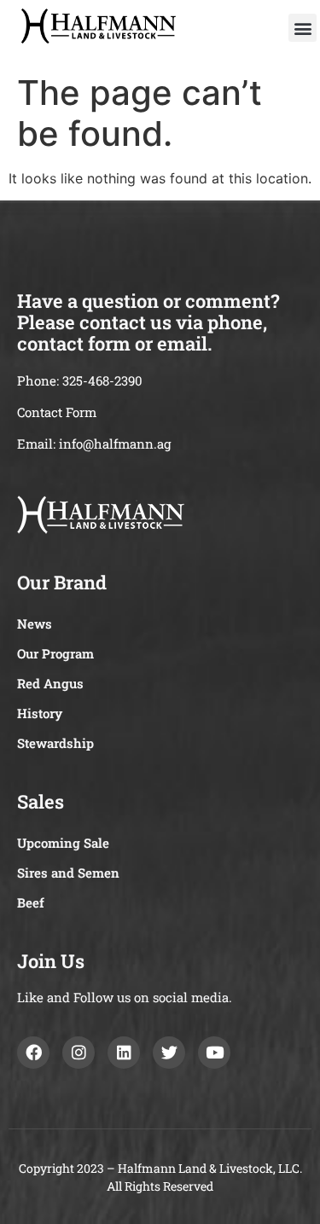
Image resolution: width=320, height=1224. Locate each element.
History (39, 713)
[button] (302, 28)
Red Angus (50, 683)
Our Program (55, 653)
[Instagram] (78, 1052)
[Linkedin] (124, 1052)
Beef (30, 902)
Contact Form (56, 412)
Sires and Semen (68, 872)
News (34, 623)
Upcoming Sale (63, 842)
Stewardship (55, 742)
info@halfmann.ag (115, 443)
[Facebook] (33, 1052)
